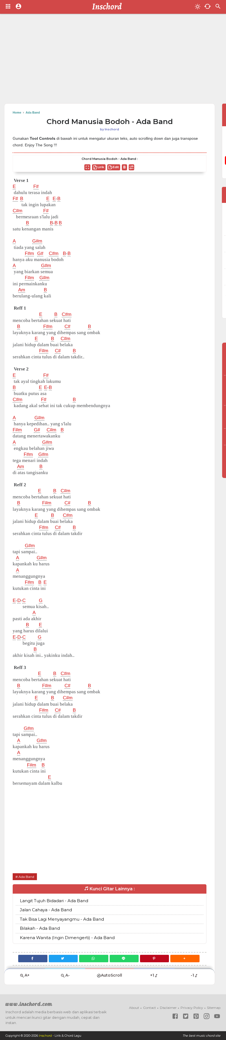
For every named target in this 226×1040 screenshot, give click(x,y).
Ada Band (26, 877)
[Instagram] (206, 1016)
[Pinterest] (154, 958)
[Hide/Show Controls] (131, 167)
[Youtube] (217, 1016)
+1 (152, 975)
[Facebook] (32, 958)
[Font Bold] (124, 167)
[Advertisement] (113, 60)
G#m (37, 241)
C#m (17, 210)
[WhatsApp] (93, 958)
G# (40, 253)
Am (21, 289)
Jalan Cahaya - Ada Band (46, 909)
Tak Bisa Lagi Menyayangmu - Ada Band (62, 919)
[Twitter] (63, 958)
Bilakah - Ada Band (40, 928)
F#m (29, 253)
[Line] (124, 958)
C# (67, 326)
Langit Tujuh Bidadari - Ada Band (54, 900)
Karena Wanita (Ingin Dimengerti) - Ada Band (67, 937)
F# (36, 186)
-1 (192, 975)
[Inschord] (108, 6)
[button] (184, 958)
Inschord (45, 1036)
